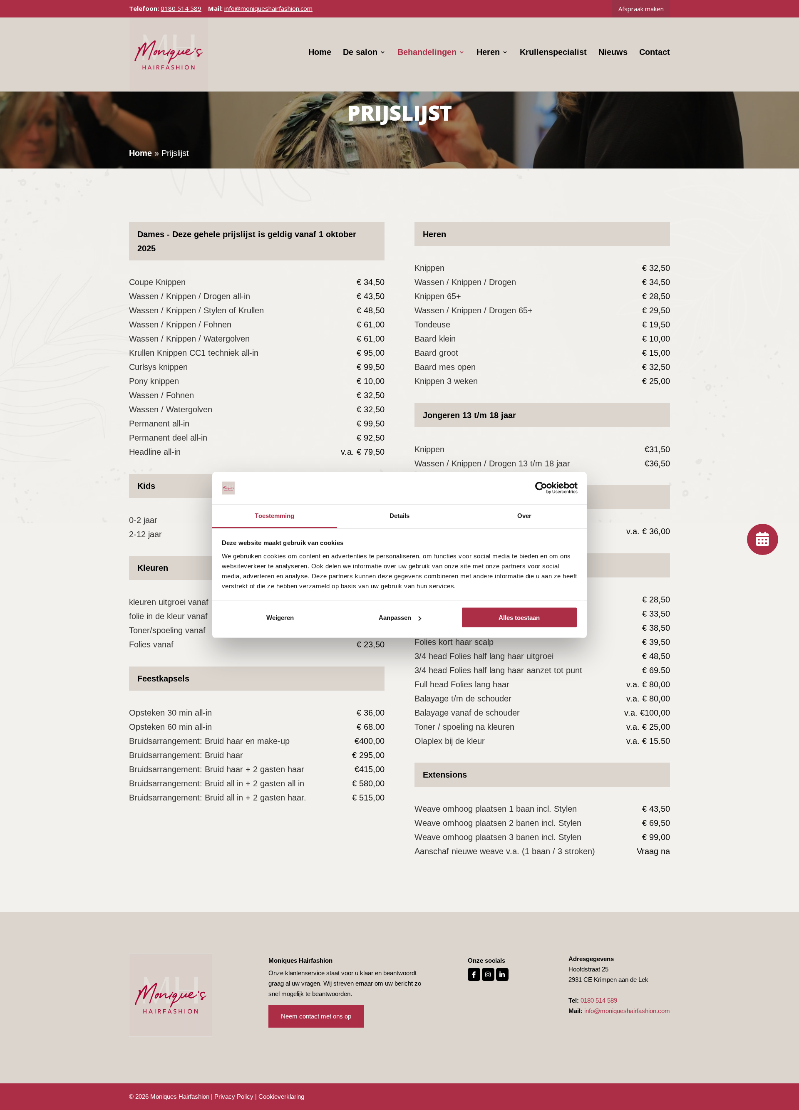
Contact (654, 53)
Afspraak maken (641, 9)
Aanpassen (395, 617)
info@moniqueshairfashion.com (627, 1010)
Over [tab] (524, 515)
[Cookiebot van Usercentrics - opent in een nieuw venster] (541, 488)
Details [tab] (400, 515)
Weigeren (280, 617)
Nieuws (613, 53)
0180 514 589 (181, 8)
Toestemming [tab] (274, 515)
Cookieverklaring (281, 1096)
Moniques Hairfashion (179, 1096)
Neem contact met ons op (316, 1016)
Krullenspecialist (553, 53)
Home (319, 53)
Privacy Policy (233, 1096)
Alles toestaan (519, 617)
